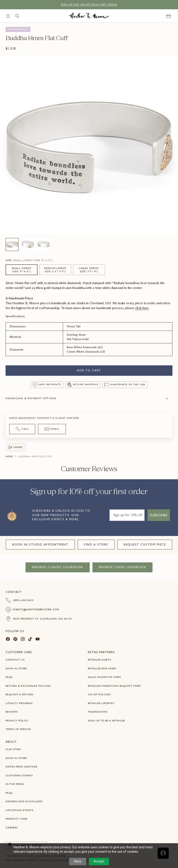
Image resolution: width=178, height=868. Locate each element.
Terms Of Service (18, 729)
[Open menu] (8, 16)
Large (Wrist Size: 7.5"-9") (89, 270)
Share (18, 447)
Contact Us (15, 659)
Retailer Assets (99, 659)
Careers (12, 827)
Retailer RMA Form (102, 668)
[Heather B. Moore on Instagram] (22, 639)
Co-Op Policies (99, 694)
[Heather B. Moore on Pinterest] (15, 639)
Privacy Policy (17, 720)
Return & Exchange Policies (28, 685)
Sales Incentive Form (104, 677)
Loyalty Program (19, 703)
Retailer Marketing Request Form (114, 685)
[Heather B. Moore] (89, 15)
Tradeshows (98, 711)
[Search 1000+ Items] (17, 16)
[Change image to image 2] (27, 244)
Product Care (17, 818)
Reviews (12, 711)
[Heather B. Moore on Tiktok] (30, 639)
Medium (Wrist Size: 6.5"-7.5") (55, 270)
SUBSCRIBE (159, 515)
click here (142, 308)
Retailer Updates (101, 703)
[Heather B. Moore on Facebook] (8, 639)
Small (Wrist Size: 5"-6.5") (22, 270)
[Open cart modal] (168, 16)
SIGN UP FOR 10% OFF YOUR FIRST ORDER (89, 4)
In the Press (15, 784)
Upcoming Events (19, 810)
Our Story (13, 749)
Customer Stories (19, 775)
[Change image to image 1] (12, 244)
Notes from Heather (21, 766)
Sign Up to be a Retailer (106, 720)
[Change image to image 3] (43, 244)
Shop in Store (16, 668)
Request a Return (19, 694)
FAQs (9, 677)
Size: (29, 260)
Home (9, 456)
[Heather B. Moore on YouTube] (37, 639)
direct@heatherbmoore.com (36, 609)
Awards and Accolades (24, 801)
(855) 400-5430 (23, 600)
